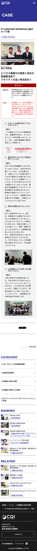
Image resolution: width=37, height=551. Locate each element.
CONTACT (18, 534)
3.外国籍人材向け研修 (23, 505)
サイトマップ (19, 543)
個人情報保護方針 (7, 543)
